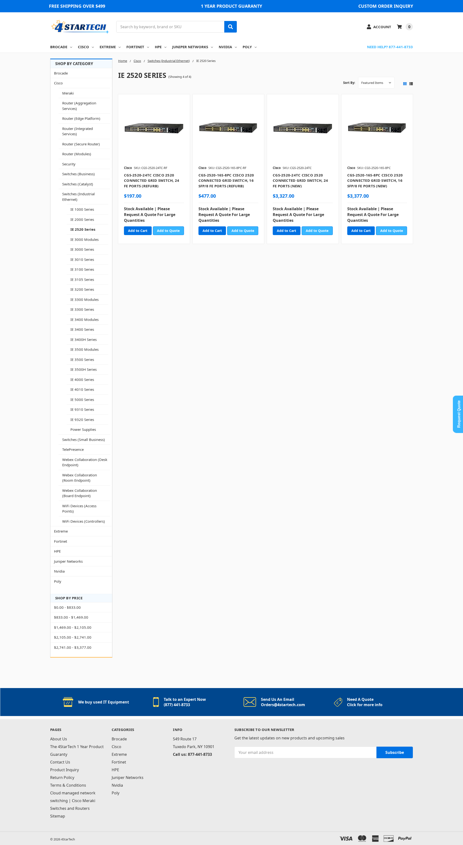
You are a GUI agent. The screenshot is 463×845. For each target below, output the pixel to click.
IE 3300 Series (82, 309)
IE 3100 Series (82, 269)
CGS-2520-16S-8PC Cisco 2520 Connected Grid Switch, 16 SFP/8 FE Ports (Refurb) (226, 180)
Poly (247, 46)
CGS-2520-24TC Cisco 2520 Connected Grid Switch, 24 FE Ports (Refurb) (151, 180)
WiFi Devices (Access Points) (79, 508)
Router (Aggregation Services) (79, 106)
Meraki (68, 93)
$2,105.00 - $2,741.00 (72, 637)
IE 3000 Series (82, 249)
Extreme (108, 46)
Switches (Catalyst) (77, 184)
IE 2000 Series (82, 219)
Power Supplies (83, 429)
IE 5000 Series (82, 399)
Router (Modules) (76, 153)
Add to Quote (168, 230)
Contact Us (60, 762)
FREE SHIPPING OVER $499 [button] (77, 6)
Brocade (58, 46)
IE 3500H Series (83, 369)
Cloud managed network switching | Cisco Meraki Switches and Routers (72, 800)
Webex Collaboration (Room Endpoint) (79, 478)
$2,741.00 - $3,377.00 (72, 647)
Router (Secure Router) (81, 144)
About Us (58, 739)
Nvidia (225, 46)
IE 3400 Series (82, 329)
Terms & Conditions (68, 785)
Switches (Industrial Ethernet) (78, 196)
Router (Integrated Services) (77, 131)
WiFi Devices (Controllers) (83, 521)
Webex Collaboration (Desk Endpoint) (84, 462)
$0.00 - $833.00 (67, 607)
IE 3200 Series (82, 289)
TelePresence (73, 449)
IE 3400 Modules (84, 319)
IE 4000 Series (82, 379)
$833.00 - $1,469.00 (71, 617)
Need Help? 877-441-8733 (390, 46)
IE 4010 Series (82, 389)
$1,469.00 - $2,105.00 (72, 627)
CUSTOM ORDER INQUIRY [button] (385, 6)
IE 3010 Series (82, 259)
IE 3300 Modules (84, 299)
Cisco (83, 46)
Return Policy (62, 777)
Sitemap (57, 816)
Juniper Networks (190, 46)
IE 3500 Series (82, 359)
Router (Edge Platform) (81, 118)
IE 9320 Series (82, 419)
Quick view (154, 131)
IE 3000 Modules (84, 239)
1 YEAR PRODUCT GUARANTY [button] (231, 6)
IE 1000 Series (82, 209)
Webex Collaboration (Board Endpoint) (79, 493)
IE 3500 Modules (84, 349)
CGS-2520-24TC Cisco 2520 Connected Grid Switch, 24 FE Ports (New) (300, 180)
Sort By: (349, 83)
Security (68, 164)
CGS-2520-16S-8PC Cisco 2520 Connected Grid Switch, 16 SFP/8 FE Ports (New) (375, 180)
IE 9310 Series (82, 409)
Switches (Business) (78, 173)
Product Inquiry (64, 769)
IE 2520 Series (82, 229)
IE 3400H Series (83, 339)
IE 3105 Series (82, 279)
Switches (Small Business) (83, 439)
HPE (158, 46)
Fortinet (135, 46)
